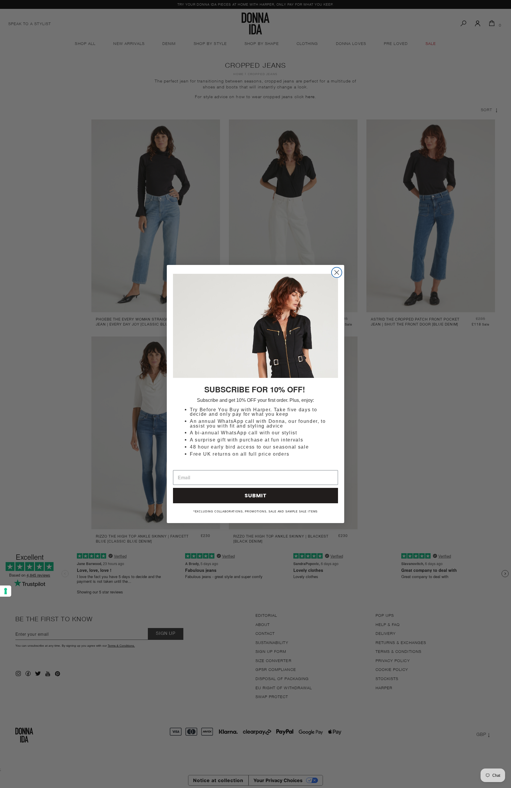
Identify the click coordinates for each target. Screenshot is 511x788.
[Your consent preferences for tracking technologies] (5, 591)
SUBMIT (256, 495)
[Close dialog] (336, 272)
